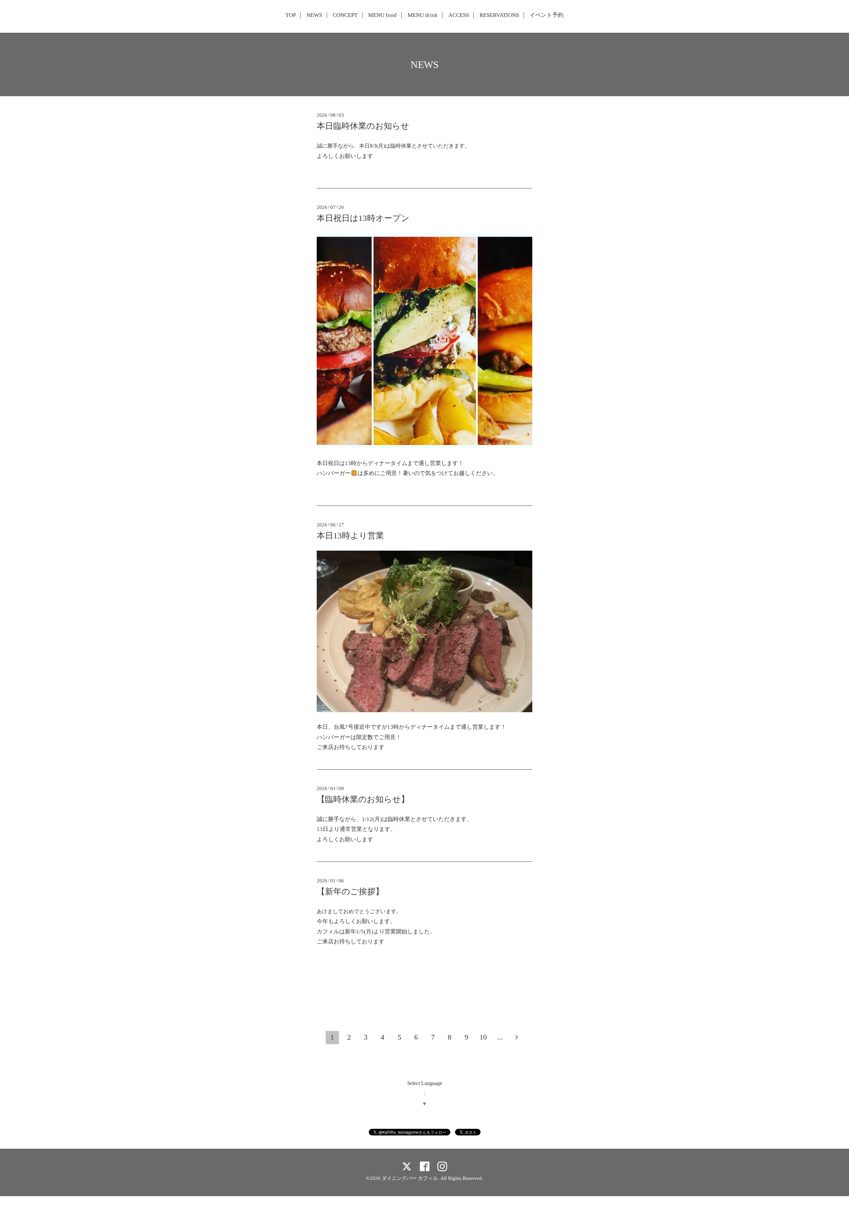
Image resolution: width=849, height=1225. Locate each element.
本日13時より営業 (350, 535)
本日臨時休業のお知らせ (363, 125)
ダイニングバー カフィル (410, 1178)
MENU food (382, 15)
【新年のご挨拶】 (350, 891)
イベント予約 (546, 15)
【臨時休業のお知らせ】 (363, 799)
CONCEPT (345, 15)
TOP (291, 15)
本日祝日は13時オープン (363, 218)
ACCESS (458, 15)
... (500, 1037)
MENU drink (423, 15)
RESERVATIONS (499, 15)
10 (483, 1037)
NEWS (314, 15)
